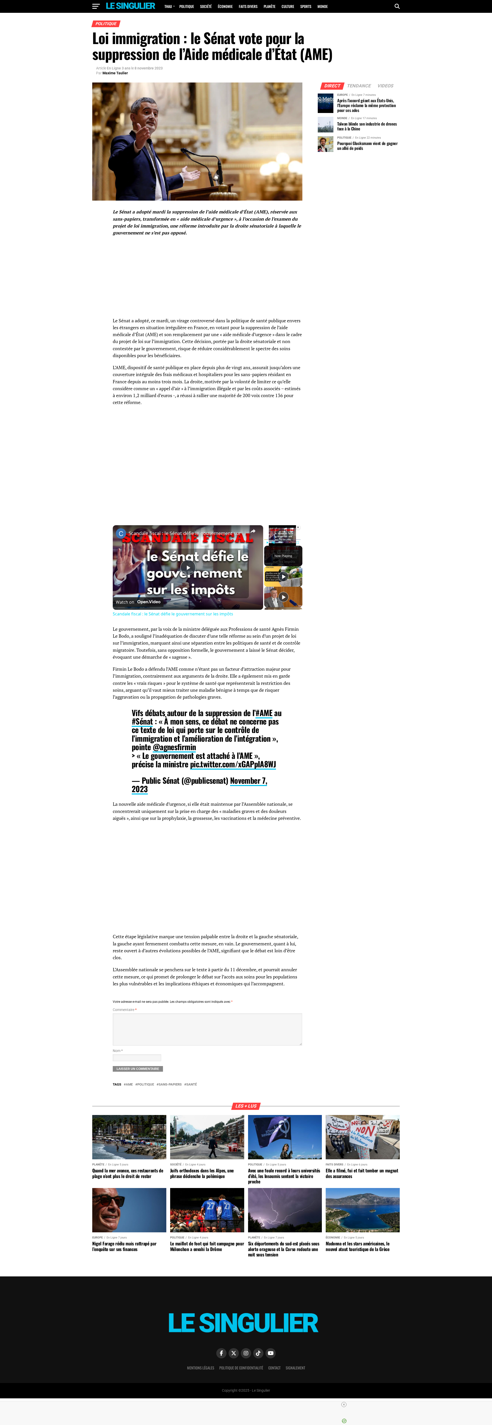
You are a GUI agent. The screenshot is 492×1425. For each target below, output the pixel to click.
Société (206, 6)
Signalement (295, 1367)
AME (129, 1084)
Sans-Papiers (170, 1084)
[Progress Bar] (282, 539)
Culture (288, 6)
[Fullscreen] (297, 543)
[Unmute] (273, 543)
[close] (248, 1404)
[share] (253, 531)
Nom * (118, 1051)
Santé (191, 1084)
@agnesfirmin (174, 746)
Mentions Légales (200, 1367)
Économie (225, 6)
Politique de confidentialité (241, 1367)
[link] (121, 533)
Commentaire (125, 1010)
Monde (322, 6)
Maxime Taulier (115, 73)
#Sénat (142, 721)
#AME (263, 712)
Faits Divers (248, 6)
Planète (269, 6)
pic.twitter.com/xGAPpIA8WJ (233, 764)
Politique (186, 6)
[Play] (267, 543)
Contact (274, 1367)
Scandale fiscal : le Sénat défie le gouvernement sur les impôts (187, 533)
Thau (168, 6)
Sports (305, 6)
